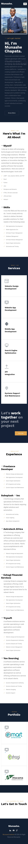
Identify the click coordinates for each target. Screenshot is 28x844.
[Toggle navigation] (25, 4)
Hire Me (20, 433)
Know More (12, 113)
